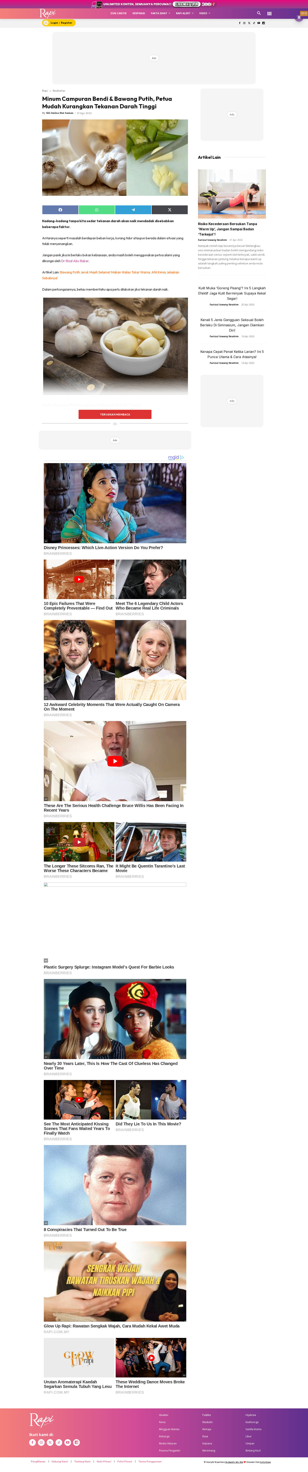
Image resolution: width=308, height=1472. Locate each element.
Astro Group (265, 1462)
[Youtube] (258, 23)
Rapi (45, 90)
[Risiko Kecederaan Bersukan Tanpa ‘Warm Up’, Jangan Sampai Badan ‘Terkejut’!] (232, 194)
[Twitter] (249, 23)
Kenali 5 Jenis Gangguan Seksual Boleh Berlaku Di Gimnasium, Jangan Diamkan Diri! (232, 325)
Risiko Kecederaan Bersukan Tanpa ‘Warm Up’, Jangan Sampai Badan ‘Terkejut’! (227, 229)
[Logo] (48, 13)
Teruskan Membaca (115, 414)
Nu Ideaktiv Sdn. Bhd (234, 1462)
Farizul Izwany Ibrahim (212, 239)
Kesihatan (59, 90)
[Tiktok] (254, 23)
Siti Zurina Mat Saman (59, 112)
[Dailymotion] (263, 23)
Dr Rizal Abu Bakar (74, 261)
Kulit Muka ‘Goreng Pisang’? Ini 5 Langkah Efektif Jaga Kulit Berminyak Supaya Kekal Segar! (232, 293)
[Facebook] (239, 23)
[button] (259, 13)
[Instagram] (244, 23)
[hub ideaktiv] (269, 11)
